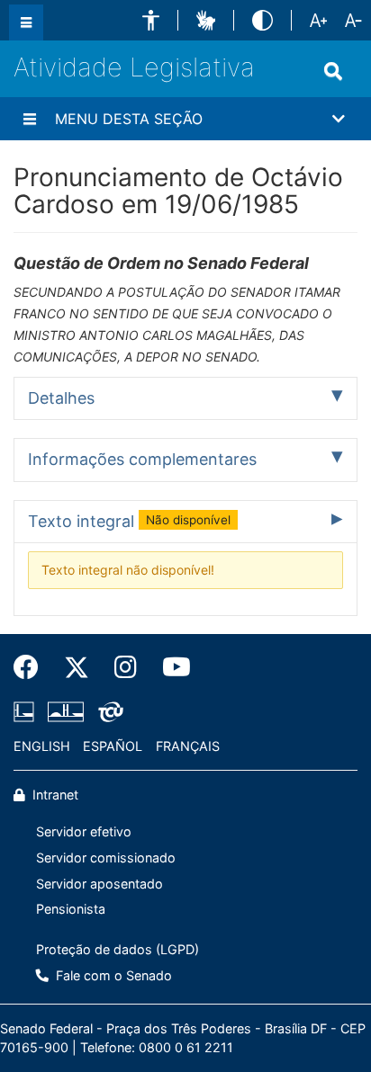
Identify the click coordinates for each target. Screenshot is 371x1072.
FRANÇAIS (188, 746)
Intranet (53, 794)
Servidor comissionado (106, 857)
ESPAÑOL (112, 746)
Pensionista (70, 908)
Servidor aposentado (99, 883)
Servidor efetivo (83, 831)
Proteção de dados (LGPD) (117, 949)
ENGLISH (42, 746)
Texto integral (129, 521)
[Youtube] (170, 667)
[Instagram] (125, 667)
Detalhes (61, 398)
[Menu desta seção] (30, 119)
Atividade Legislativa (134, 67)
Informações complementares (142, 459)
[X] (76, 667)
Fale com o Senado (112, 975)
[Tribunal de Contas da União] (107, 711)
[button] (150, 20)
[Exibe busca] (333, 71)
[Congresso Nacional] (66, 711)
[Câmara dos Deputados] (27, 711)
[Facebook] (32, 667)
